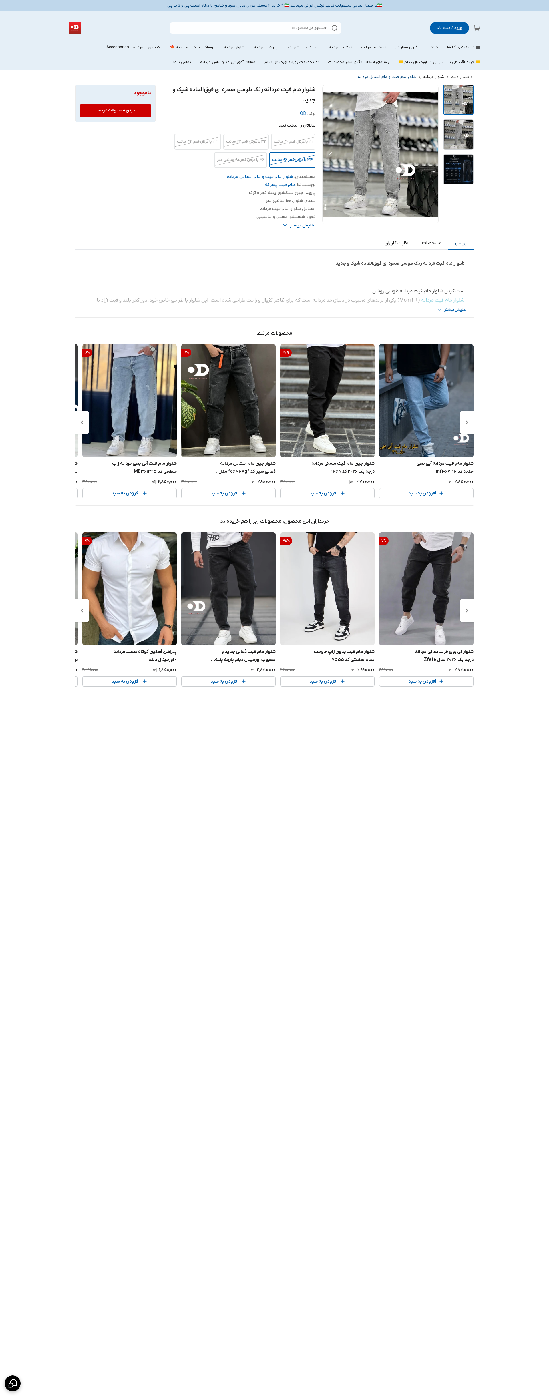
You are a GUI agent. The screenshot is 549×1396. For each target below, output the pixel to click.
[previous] (467, 422)
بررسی (461, 243)
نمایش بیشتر (455, 309)
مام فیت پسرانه (280, 185)
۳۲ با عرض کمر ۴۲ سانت (246, 141)
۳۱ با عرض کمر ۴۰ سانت (293, 141)
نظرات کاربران (396, 243)
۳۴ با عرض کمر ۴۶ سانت (292, 160)
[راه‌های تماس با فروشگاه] (13, 1383)
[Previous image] (330, 154)
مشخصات (431, 243)
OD (303, 114)
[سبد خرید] (477, 28)
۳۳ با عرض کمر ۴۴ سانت (197, 141)
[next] (82, 422)
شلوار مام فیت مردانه (442, 300)
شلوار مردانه (433, 77)
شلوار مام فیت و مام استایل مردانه (387, 77)
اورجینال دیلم (462, 77)
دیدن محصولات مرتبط (116, 110)
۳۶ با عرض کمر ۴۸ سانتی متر (240, 160)
